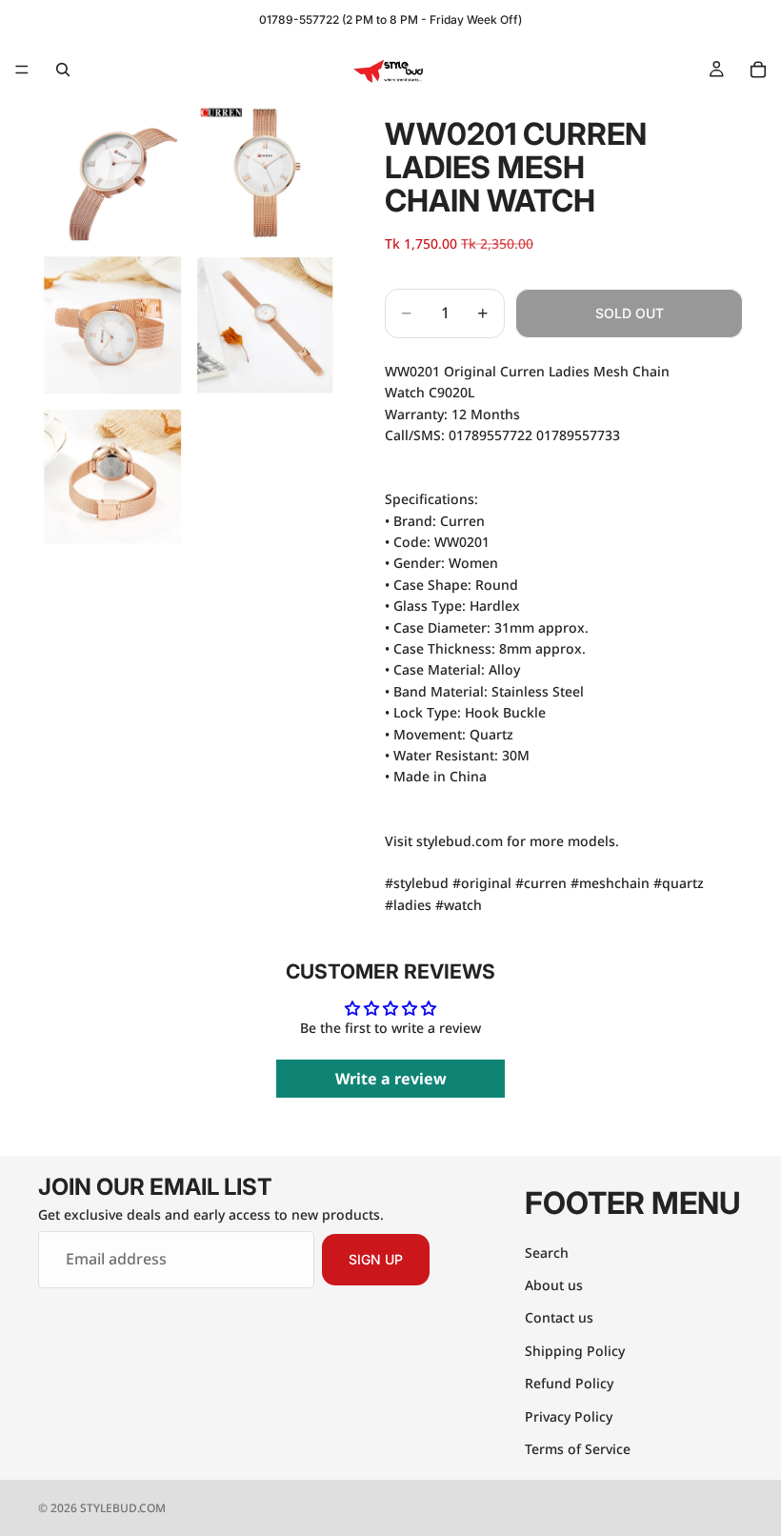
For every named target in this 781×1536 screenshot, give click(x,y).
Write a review (391, 1078)
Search (547, 1252)
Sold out (629, 313)
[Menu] (22, 69)
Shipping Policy (575, 1350)
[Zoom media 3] (112, 325)
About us (554, 1284)
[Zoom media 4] (264, 325)
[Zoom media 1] (112, 172)
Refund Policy (569, 1383)
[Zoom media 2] (264, 172)
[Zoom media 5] (112, 477)
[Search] (63, 70)
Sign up (376, 1259)
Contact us (559, 1317)
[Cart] (758, 70)
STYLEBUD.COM (123, 1508)
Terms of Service (578, 1448)
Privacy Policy (568, 1415)
